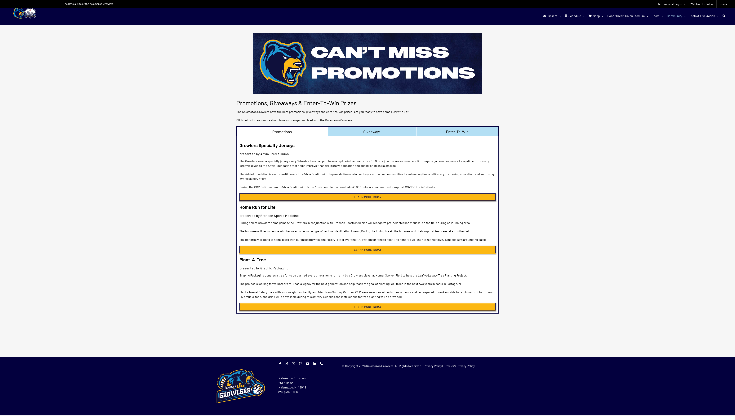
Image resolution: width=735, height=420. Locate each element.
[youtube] (307, 363)
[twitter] (293, 363)
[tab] (282, 131)
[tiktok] (286, 363)
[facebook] (280, 363)
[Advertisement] (367, 343)
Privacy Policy (433, 366)
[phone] (321, 363)
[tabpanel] (367, 224)
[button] (724, 16)
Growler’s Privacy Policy (459, 366)
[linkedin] (314, 363)
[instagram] (300, 363)
